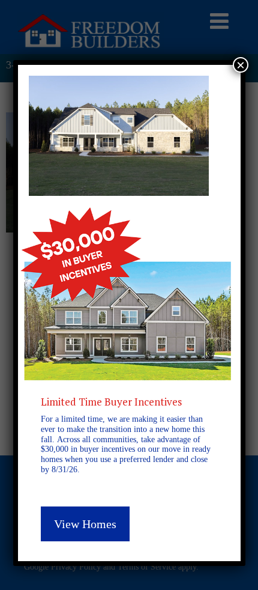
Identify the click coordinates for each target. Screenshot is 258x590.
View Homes (85, 524)
